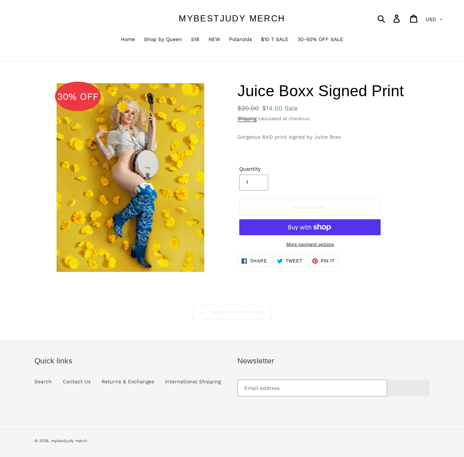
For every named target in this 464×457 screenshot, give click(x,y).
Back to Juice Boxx (237, 312)
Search (43, 381)
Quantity (250, 169)
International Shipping (193, 381)
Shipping (247, 118)
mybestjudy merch (232, 18)
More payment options (310, 244)
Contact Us (77, 381)
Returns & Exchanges (128, 381)
